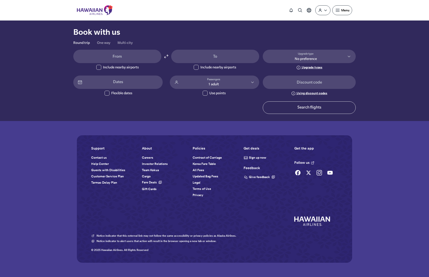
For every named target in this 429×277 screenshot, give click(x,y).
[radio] (81, 43)
